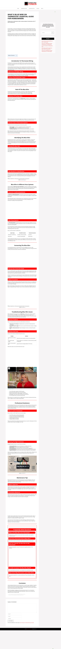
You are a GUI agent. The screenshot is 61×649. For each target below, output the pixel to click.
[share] (35, 373)
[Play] (29, 369)
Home (18, 8)
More (42, 8)
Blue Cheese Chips (13, 373)
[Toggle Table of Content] (16, 55)
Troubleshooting (31, 8)
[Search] (53, 33)
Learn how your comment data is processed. (27, 622)
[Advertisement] (23, 354)
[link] (9, 373)
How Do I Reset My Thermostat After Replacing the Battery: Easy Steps (17, 594)
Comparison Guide (24, 8)
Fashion (38, 8)
